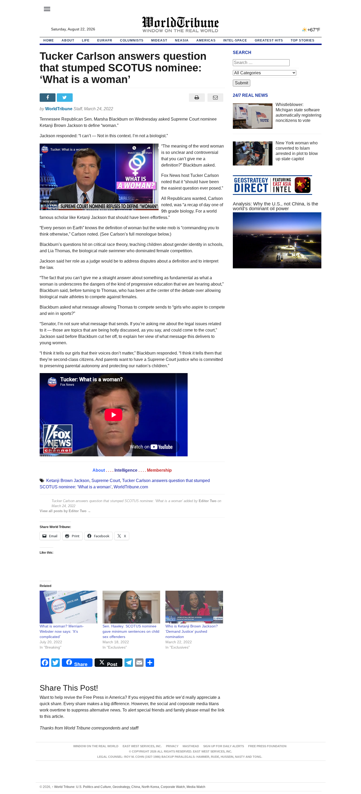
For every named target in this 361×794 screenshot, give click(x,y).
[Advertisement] (277, 323)
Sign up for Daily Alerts (223, 746)
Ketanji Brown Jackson (67, 480)
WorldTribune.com (131, 487)
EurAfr (104, 40)
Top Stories (302, 40)
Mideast (159, 40)
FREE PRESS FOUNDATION (267, 746)
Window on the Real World (95, 746)
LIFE (86, 40)
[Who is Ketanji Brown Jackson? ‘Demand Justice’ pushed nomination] (194, 607)
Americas (206, 40)
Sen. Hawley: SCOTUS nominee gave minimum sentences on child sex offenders (131, 631)
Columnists (132, 40)
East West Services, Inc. (142, 746)
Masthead (191, 746)
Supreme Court (105, 480)
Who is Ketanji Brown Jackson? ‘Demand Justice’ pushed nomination (191, 631)
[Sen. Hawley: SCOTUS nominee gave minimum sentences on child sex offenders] (131, 607)
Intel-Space (235, 40)
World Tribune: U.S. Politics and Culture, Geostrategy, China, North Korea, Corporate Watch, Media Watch (128, 787)
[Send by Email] (215, 97)
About (68, 40)
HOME (48, 40)
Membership (159, 470)
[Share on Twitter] (65, 97)
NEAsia (182, 40)
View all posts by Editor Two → (65, 511)
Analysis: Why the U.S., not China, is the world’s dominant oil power (275, 206)
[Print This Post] (196, 97)
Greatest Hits (269, 40)
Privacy (172, 746)
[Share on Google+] (82, 97)
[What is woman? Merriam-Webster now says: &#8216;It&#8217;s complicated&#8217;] (68, 607)
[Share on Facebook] (48, 97)
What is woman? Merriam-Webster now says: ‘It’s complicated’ (62, 631)
